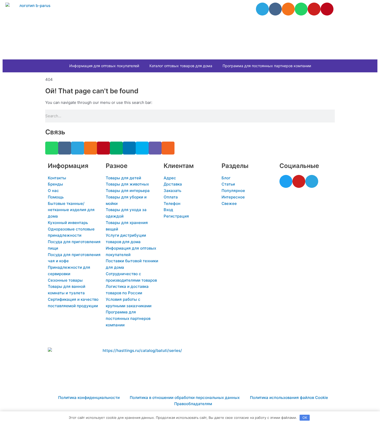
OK (304, 417)
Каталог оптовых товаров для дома (180, 66)
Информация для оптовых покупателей (104, 66)
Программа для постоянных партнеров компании (267, 66)
